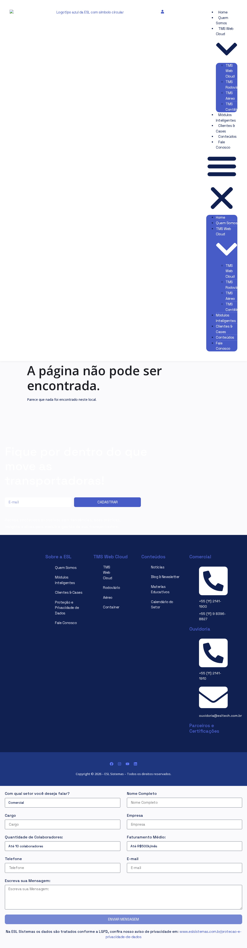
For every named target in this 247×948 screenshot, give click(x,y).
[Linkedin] (135, 764)
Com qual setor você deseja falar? (37, 793)
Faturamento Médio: (146, 837)
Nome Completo (142, 793)
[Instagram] (119, 764)
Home (222, 12)
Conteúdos (227, 136)
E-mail (132, 858)
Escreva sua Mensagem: (27, 880)
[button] (221, 182)
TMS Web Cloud (230, 71)
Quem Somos (226, 223)
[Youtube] (127, 764)
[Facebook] (111, 764)
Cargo (10, 815)
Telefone (13, 858)
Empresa (135, 815)
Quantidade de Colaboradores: (34, 837)
